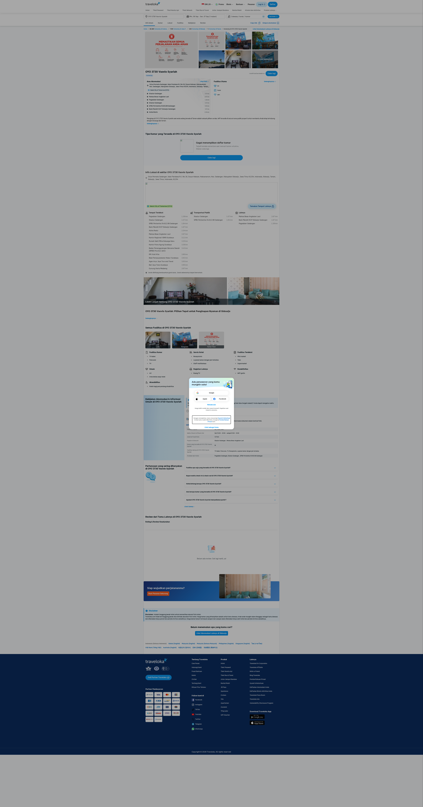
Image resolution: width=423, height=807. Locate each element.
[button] (211, 405)
